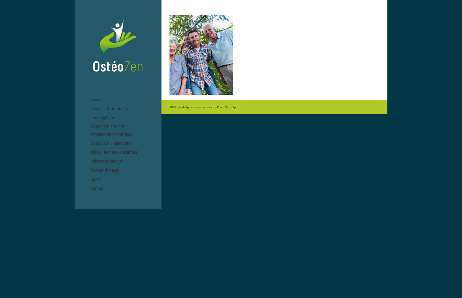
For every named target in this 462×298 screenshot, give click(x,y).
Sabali (181, 107)
